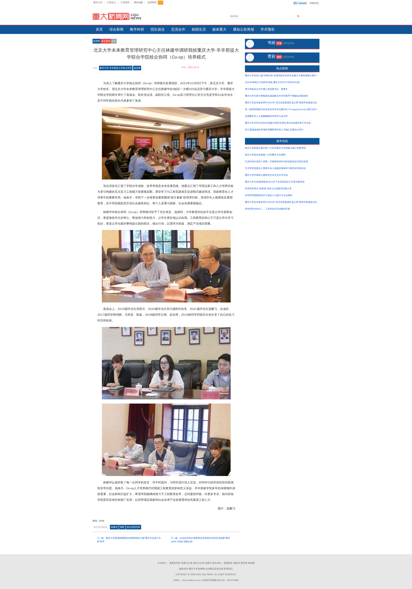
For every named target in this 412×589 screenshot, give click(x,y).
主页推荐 (124, 2)
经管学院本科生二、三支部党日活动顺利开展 (267, 208)
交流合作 (178, 29)
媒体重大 (219, 29)
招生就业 (157, 29)
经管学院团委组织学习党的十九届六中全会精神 (268, 195)
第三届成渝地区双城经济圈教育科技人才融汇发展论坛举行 (274, 129)
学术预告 (268, 29)
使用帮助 (151, 2)
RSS (160, 2)
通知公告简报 (243, 29)
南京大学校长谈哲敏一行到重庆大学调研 (265, 154)
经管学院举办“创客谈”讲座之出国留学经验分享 (268, 188)
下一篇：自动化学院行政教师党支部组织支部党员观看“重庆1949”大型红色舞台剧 (200, 540)
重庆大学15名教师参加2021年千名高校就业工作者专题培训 (274, 181)
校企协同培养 (133, 527)
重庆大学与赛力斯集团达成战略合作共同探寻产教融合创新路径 (276, 95)
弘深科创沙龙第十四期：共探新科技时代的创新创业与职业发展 (276, 161)
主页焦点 (111, 2)
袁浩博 (137, 68)
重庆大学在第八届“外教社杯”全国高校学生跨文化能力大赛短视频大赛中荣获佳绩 (285, 75)
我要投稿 (314, 3)
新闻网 (96, 41)
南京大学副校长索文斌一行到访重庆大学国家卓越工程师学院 (275, 148)
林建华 (114, 527)
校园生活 (199, 29)
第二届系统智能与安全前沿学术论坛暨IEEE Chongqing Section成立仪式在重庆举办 (286, 109)
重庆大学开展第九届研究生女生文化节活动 (266, 175)
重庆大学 (97, 2)
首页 (99, 29)
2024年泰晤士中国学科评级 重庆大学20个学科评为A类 (272, 82)
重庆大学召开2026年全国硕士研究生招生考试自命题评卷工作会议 (278, 123)
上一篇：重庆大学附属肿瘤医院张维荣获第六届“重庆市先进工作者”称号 (129, 540)
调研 (122, 527)
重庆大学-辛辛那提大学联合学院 (116, 68)
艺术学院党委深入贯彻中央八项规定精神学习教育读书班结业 (275, 168)
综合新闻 (116, 29)
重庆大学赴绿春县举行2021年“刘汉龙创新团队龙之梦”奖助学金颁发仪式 (281, 102)
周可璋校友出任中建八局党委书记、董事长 (266, 89)
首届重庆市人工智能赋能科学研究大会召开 (266, 116)
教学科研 (137, 29)
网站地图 (138, 2)
